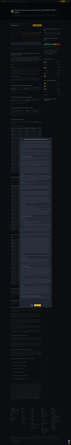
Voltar (32, 305)
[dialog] (35, 222)
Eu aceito (37, 305)
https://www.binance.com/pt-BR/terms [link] (40, 142)
